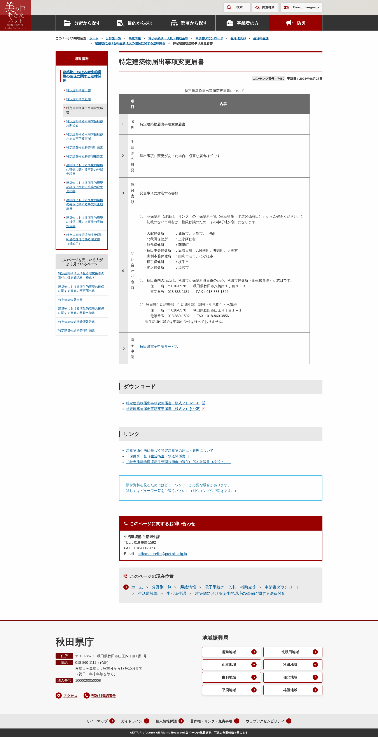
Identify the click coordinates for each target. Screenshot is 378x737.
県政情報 (135, 38)
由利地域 (229, 677)
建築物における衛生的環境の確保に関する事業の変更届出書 (84, 187)
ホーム (93, 38)
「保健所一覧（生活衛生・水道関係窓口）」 (161, 456)
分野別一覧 (113, 38)
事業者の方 (248, 23)
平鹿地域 (229, 690)
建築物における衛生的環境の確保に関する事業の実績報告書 (84, 222)
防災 (301, 23)
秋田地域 (290, 664)
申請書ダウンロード (209, 38)
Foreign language (306, 7)
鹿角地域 (229, 652)
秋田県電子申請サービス (159, 346)
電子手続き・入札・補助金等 (168, 38)
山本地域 (229, 664)
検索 (239, 7)
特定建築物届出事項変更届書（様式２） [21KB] (163, 403)
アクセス (70, 696)
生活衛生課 (261, 38)
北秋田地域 (290, 652)
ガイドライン (131, 721)
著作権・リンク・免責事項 (211, 721)
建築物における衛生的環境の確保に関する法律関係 (130, 43)
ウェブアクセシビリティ (265, 721)
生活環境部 (238, 38)
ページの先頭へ (366, 728)
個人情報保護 (166, 721)
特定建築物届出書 (78, 90)
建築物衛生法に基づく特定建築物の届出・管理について (170, 450)
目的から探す (141, 23)
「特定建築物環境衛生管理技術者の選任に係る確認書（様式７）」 (178, 462)
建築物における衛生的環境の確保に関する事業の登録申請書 (84, 169)
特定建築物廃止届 (78, 99)
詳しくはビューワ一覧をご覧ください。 (157, 491)
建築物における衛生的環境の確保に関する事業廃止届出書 (84, 204)
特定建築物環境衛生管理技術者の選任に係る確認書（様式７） (84, 239)
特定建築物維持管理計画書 (84, 147)
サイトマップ (97, 721)
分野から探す (87, 23)
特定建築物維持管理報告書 (84, 156)
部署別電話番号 (103, 696)
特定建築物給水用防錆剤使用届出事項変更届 (84, 136)
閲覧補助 (268, 7)
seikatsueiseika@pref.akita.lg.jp (162, 554)
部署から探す (194, 23)
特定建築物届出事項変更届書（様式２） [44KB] (163, 409)
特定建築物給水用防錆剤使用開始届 (84, 123)
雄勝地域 (290, 690)
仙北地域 (290, 677)
